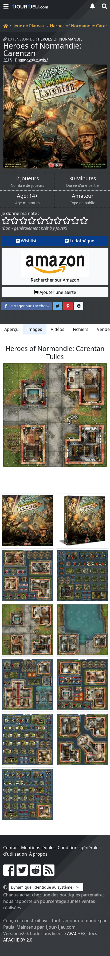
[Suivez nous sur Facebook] (8, 873)
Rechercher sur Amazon (55, 280)
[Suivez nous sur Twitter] (22, 873)
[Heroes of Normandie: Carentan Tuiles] (27, 575)
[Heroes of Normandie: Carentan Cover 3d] (82, 520)
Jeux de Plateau (29, 26)
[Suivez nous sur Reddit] (35, 873)
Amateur (82, 196)
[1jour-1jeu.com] (47, 6)
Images (34, 329)
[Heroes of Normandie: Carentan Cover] (27, 520)
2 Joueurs (27, 178)
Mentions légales (38, 848)
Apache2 (76, 933)
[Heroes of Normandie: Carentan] (55, 116)
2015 (7, 59)
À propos (38, 854)
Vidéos (57, 329)
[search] (104, 6)
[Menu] (6, 6)
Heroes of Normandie (60, 39)
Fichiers (80, 329)
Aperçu (11, 329)
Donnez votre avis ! (31, 59)
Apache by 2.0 (17, 940)
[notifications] (92, 6)
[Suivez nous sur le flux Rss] (48, 873)
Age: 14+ (27, 196)
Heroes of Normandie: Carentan (42, 49)
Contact (11, 848)
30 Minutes (82, 178)
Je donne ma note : (20, 213)
